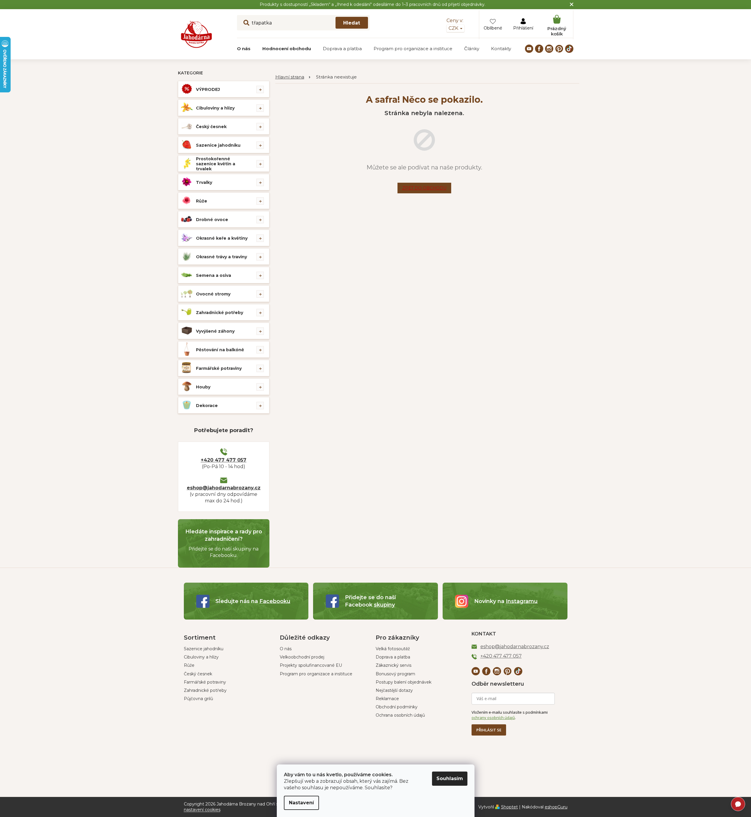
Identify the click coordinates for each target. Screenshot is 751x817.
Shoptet (509, 807)
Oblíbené (493, 28)
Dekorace (207, 405)
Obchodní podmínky (397, 707)
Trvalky (204, 182)
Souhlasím (449, 778)
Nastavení (301, 802)
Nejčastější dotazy (394, 690)
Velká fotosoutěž (393, 648)
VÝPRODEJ (208, 89)
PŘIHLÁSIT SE (488, 730)
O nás (286, 648)
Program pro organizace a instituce (316, 674)
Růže (201, 201)
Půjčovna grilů (198, 698)
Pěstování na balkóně (220, 349)
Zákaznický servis (393, 665)
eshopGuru (556, 807)
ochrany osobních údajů (493, 717)
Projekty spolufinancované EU (311, 665)
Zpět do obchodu (424, 188)
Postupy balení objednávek (403, 682)
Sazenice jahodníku (218, 145)
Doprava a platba (393, 657)
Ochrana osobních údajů (400, 715)
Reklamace (387, 698)
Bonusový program (395, 674)
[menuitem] (243, 48)
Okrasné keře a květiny (222, 238)
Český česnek (211, 126)
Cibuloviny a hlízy (215, 108)
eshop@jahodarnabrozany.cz (224, 488)
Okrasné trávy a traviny (221, 256)
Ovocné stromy (213, 294)
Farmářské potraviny (219, 368)
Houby (203, 387)
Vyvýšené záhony (215, 331)
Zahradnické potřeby (219, 312)
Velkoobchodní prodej (302, 657)
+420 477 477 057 (223, 460)
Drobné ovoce (212, 219)
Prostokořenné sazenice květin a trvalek (215, 163)
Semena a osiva (213, 275)
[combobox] (303, 22)
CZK (454, 28)
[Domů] (292, 77)
